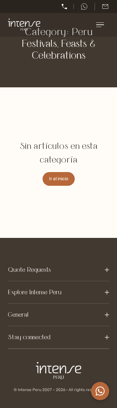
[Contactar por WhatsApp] (100, 391)
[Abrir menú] (102, 24)
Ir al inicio (58, 179)
